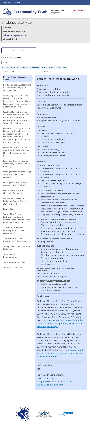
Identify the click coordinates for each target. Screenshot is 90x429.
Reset (5, 62)
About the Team (8, 3)
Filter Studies (19, 50)
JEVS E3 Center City (45, 378)
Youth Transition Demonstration (10, 255)
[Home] (25, 11)
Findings (7, 27)
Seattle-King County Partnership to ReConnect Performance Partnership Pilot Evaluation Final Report (16, 218)
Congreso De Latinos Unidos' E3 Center (55, 381)
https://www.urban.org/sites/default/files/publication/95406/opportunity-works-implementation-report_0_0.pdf (60, 323)
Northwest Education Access (50, 384)
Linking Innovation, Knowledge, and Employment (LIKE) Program (17, 174)
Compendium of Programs (58, 11)
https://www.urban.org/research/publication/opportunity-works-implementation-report (60, 353)
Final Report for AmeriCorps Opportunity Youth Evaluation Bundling (16, 164)
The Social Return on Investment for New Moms (15, 240)
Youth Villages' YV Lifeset (14, 262)
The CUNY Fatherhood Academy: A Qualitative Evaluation (13, 230)
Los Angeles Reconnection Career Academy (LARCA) (15, 183)
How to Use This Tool (14, 31)
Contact (21, 3)
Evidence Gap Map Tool (15, 35)
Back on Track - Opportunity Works (15, 78)
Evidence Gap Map (79, 11)
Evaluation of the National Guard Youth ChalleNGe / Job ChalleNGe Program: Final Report (16, 151)
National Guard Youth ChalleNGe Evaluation (13, 191)
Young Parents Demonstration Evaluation (16, 247)
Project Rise (8, 209)
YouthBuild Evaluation (13, 267)
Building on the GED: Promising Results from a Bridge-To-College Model (17, 88)
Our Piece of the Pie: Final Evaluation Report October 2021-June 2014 (15, 201)
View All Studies (11, 39)
